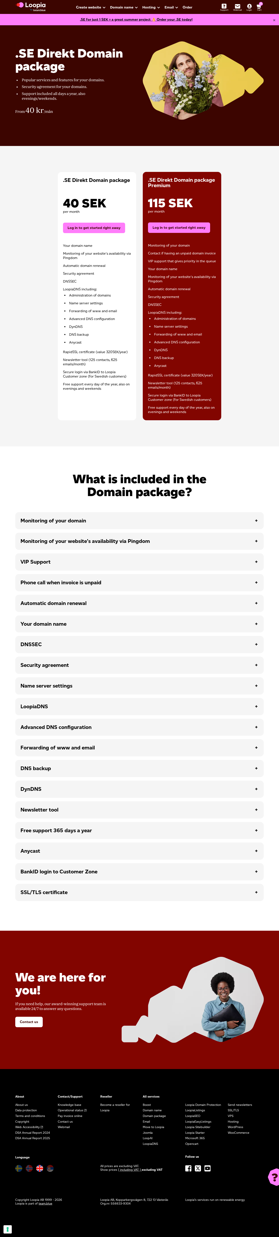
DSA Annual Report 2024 (32, 1133)
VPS (230, 1116)
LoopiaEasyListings (198, 1121)
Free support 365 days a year (56, 830)
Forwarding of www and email (57, 747)
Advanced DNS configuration (56, 727)
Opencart (191, 1144)
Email (169, 7)
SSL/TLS (233, 1110)
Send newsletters (240, 1105)
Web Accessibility (27, 1127)
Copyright (22, 1121)
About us (21, 1105)
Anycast (30, 851)
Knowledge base (69, 1105)
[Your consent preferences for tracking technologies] (7, 1229)
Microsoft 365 (195, 1138)
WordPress (235, 1127)
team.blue (45, 1203)
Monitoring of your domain (53, 520)
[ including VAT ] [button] (130, 1170)
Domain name (121, 7)
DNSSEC (31, 644)
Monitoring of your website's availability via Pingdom (85, 541)
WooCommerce (238, 1133)
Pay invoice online (70, 1116)
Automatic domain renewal (53, 603)
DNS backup (35, 768)
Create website (88, 7)
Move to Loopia (153, 1127)
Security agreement (44, 665)
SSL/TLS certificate (44, 892)
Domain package (154, 1116)
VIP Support (35, 562)
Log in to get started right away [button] (179, 227)
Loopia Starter (195, 1133)
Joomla (148, 1133)
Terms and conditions (30, 1116)
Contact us (29, 1022)
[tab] (139, 520)
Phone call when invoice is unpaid (60, 582)
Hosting (149, 7)
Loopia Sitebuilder (197, 1127)
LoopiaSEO (192, 1116)
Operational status (70, 1110)
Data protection (26, 1110)
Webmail (64, 1127)
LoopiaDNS (34, 706)
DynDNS (30, 789)
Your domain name (43, 624)
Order (187, 7)
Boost (147, 1105)
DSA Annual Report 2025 (32, 1138)
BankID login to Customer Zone (58, 871)
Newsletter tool (39, 810)
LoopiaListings (195, 1110)
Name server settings (46, 686)
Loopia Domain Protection (203, 1105)
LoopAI (148, 1138)
